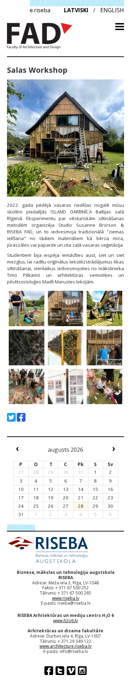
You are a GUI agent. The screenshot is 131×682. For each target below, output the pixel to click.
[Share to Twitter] (11, 417)
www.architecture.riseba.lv (65, 646)
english (112, 10)
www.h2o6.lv (65, 621)
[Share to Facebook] (21, 417)
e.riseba (40, 10)
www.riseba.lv (65, 598)
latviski (76, 10)
